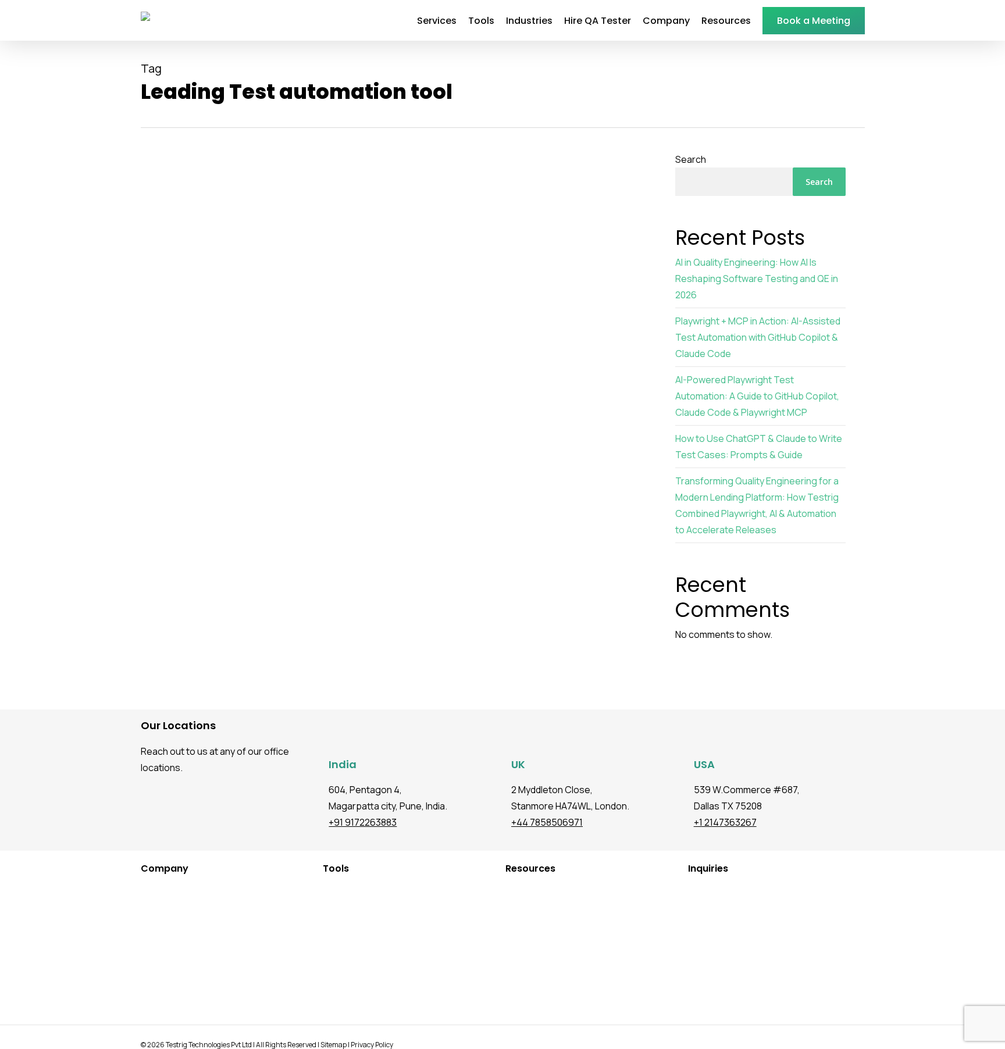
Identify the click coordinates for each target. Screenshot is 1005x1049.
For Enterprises (158, 942)
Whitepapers (519, 942)
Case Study (516, 925)
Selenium (328, 977)
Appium (325, 960)
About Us (147, 960)
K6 (316, 942)
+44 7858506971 (547, 822)
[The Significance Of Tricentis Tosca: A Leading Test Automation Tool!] (397, 464)
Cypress (327, 908)
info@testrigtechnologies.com (759, 890)
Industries (148, 890)
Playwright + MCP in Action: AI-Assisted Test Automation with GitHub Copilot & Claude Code (757, 337)
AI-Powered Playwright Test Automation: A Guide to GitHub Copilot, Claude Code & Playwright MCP (757, 396)
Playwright (331, 890)
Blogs (504, 890)
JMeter (324, 925)
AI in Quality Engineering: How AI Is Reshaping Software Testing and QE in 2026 (756, 278)
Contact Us (151, 995)
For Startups (153, 925)
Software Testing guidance (210, 644)
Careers (145, 977)
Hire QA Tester (157, 908)
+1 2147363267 (725, 822)
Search (690, 159)
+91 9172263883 (363, 822)
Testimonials (519, 908)
